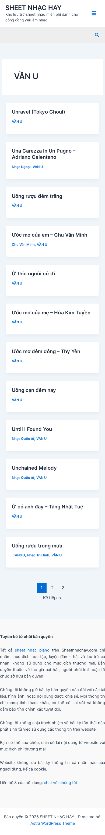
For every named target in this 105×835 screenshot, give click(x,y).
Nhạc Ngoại (21, 167)
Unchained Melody (34, 468)
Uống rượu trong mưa (37, 546)
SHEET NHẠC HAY (33, 8)
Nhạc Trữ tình (38, 555)
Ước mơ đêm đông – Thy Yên (46, 351)
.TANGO (18, 555)
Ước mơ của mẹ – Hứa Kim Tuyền (51, 312)
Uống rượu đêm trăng (37, 196)
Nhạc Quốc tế (23, 439)
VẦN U (17, 122)
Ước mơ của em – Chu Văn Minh (49, 235)
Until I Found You (32, 429)
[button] (97, 35)
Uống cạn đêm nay (34, 390)
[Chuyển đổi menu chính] (94, 13)
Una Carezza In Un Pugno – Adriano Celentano (43, 154)
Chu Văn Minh (23, 245)
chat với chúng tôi (60, 782)
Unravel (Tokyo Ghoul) (38, 112)
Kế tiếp (52, 597)
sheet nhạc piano (33, 650)
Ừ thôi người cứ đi (33, 273)
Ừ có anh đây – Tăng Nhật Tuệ (47, 507)
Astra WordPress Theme (52, 823)
